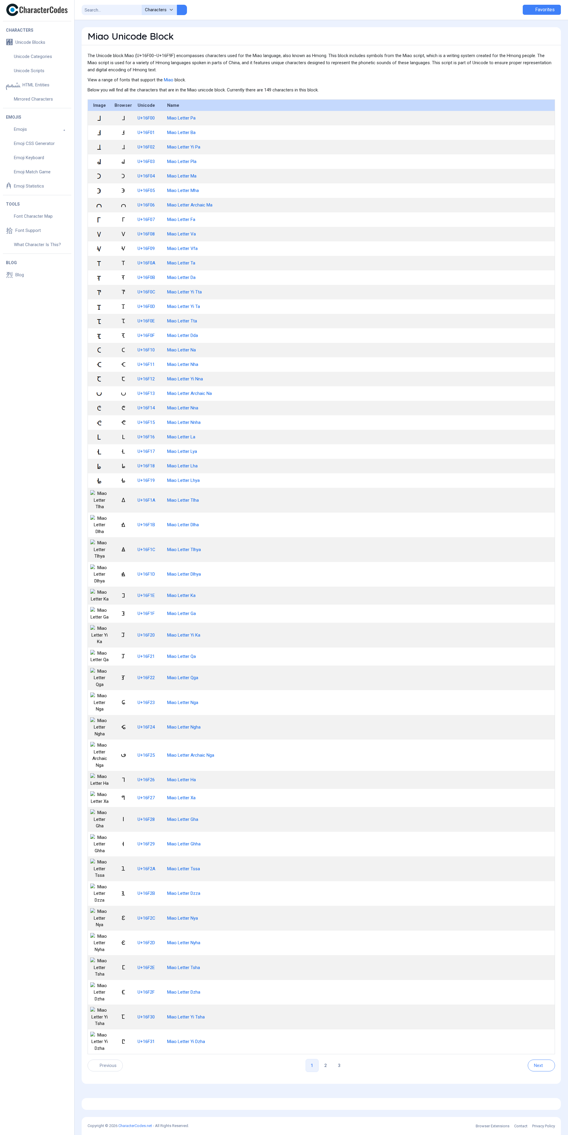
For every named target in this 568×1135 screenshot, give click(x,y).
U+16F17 (146, 451)
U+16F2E (146, 967)
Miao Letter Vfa (182, 248)
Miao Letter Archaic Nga (190, 755)
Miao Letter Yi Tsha (186, 1017)
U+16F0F (146, 335)
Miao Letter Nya (182, 918)
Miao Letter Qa (181, 656)
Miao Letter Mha (183, 190)
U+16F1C (146, 549)
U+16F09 (146, 248)
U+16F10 (146, 350)
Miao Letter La (181, 437)
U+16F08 (146, 234)
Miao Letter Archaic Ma (189, 205)
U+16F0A (146, 263)
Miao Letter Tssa (183, 868)
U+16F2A (146, 868)
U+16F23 (146, 702)
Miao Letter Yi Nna (185, 379)
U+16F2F (146, 992)
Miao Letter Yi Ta (183, 306)
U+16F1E (146, 595)
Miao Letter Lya (182, 451)
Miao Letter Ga (181, 613)
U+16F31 (146, 1041)
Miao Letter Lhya (183, 480)
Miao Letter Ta (181, 263)
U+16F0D (146, 306)
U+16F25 (146, 755)
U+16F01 (146, 132)
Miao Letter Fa (181, 219)
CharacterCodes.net (135, 1125)
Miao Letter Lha (182, 466)
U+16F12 (146, 379)
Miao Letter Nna (182, 408)
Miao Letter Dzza (183, 893)
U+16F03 (146, 161)
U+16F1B (146, 524)
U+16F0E (146, 321)
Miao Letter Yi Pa (183, 147)
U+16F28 (146, 819)
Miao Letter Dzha (183, 992)
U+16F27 (146, 797)
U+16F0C (146, 292)
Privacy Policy (543, 1126)
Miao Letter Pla (181, 161)
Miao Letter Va (181, 234)
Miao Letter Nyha (183, 942)
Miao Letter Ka (181, 595)
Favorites (544, 9)
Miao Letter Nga (182, 702)
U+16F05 (146, 190)
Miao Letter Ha (181, 779)
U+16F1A (146, 500)
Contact (520, 1126)
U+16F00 (146, 118)
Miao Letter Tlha (183, 500)
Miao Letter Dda (182, 335)
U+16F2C (146, 918)
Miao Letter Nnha (184, 422)
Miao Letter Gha (182, 819)
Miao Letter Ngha (184, 727)
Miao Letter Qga (182, 677)
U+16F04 (146, 176)
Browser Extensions (492, 1126)
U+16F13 (146, 393)
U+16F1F (146, 613)
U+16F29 (146, 844)
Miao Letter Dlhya (184, 574)
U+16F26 (146, 779)
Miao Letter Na (181, 350)
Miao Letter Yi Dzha (186, 1041)
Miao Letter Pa (181, 118)
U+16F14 (146, 408)
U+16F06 (146, 205)
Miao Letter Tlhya (184, 549)
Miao (168, 80)
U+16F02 (146, 147)
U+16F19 (146, 480)
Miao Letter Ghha (184, 844)
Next (538, 1065)
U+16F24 (146, 727)
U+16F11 (146, 364)
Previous (108, 1065)
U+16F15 (146, 422)
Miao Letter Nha (182, 364)
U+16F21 (146, 656)
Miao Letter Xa (181, 797)
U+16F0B (146, 277)
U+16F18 (146, 466)
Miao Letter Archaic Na (189, 393)
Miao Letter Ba (181, 132)
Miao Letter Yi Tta (184, 292)
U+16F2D (146, 942)
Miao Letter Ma (181, 176)
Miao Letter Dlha (183, 524)
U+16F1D (146, 574)
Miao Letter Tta (182, 321)
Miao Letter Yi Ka (183, 635)
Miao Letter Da (181, 277)
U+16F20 (146, 635)
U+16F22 (146, 677)
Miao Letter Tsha (183, 967)
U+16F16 (146, 437)
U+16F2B (146, 893)
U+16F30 (146, 1017)
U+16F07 (146, 219)
